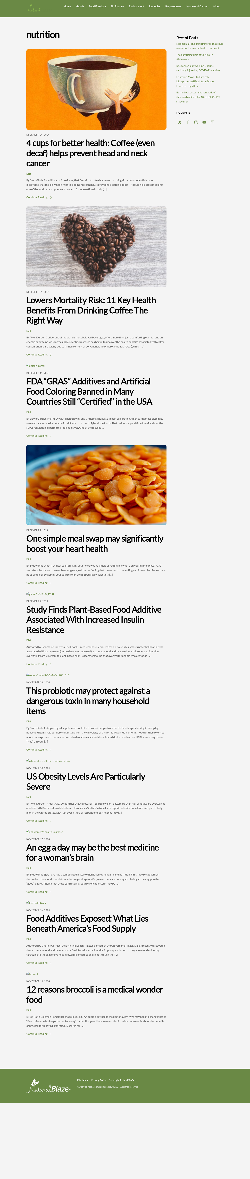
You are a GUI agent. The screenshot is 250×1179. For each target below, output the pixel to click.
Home (67, 6)
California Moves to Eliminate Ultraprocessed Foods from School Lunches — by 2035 (195, 81)
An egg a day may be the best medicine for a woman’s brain (92, 852)
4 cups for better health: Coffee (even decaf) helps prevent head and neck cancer (90, 153)
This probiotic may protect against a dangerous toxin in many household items (88, 700)
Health (80, 6)
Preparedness (173, 6)
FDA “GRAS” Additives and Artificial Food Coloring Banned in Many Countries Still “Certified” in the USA (89, 391)
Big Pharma (117, 6)
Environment (136, 6)
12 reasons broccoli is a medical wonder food (94, 994)
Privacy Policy (98, 1080)
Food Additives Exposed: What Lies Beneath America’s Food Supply (87, 923)
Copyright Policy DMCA (122, 1080)
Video (216, 6)
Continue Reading (36, 197)
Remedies (154, 6)
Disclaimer (83, 1080)
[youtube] (204, 121)
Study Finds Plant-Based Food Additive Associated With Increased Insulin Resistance (93, 619)
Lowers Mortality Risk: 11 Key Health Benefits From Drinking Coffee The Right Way (91, 310)
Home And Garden (197, 6)
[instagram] (196, 121)
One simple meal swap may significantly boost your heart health (94, 543)
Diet (28, 173)
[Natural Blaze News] (39, 11)
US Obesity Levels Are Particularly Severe (85, 781)
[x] (179, 121)
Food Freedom (97, 6)
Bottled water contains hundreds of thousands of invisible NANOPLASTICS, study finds (198, 97)
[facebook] (188, 121)
